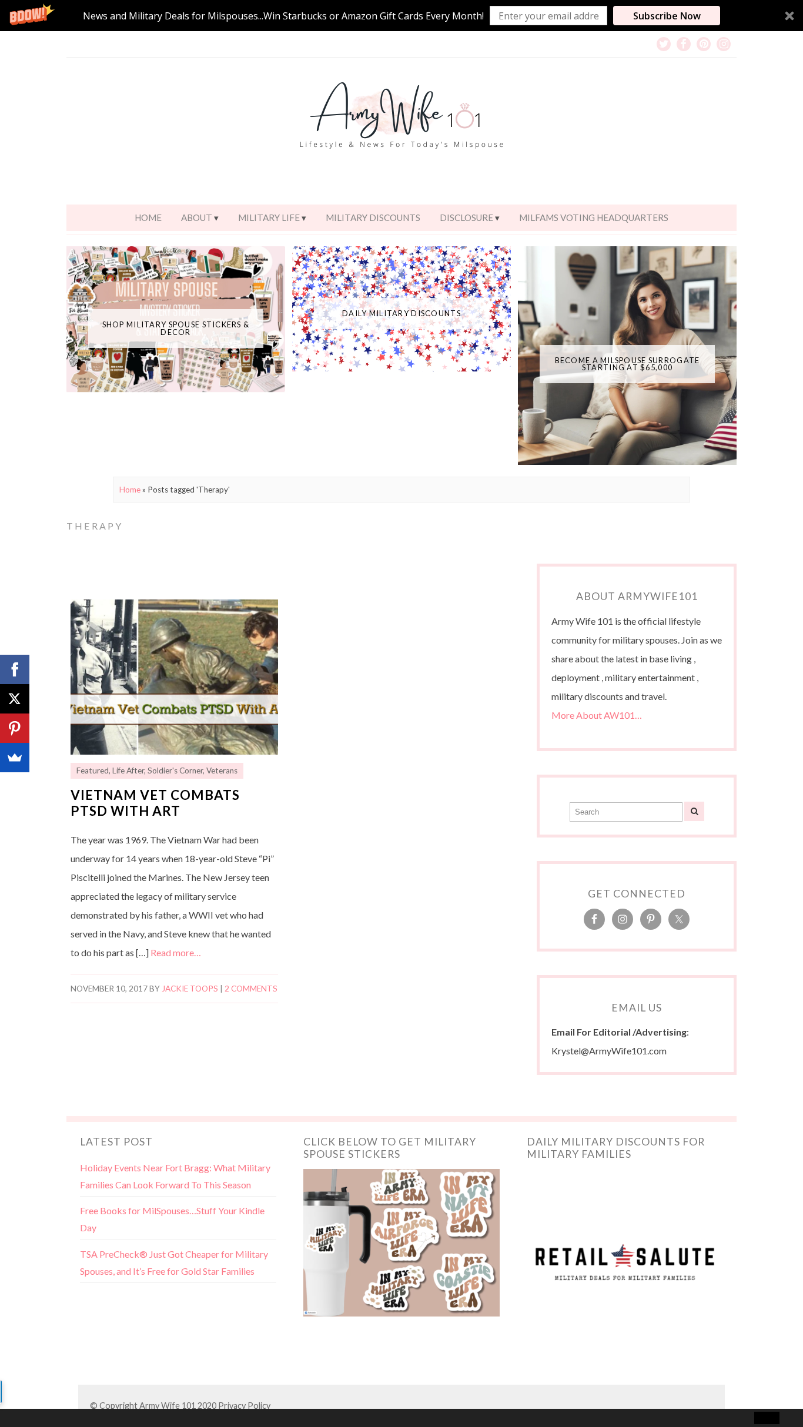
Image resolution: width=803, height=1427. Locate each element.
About (196, 217)
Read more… (175, 952)
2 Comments (251, 988)
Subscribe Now (667, 15)
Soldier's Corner (175, 770)
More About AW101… (596, 715)
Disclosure (466, 217)
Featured (92, 770)
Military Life (269, 217)
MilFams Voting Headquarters (593, 217)
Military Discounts (373, 217)
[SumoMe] (14, 757)
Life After (128, 770)
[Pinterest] (14, 728)
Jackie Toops (190, 988)
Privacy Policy (244, 1406)
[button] (401, 15)
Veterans (221, 770)
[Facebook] (14, 669)
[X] (14, 699)
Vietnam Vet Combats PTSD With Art (155, 803)
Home (148, 217)
